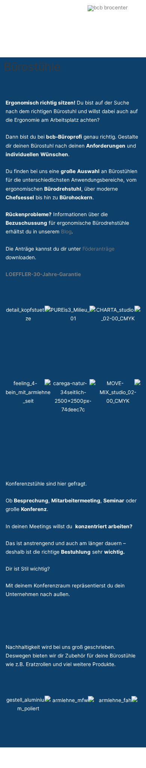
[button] (98, 47)
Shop (24, 47)
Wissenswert (56, 47)
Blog (66, 232)
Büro (24, 26)
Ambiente (89, 26)
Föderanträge (98, 249)
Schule (54, 26)
